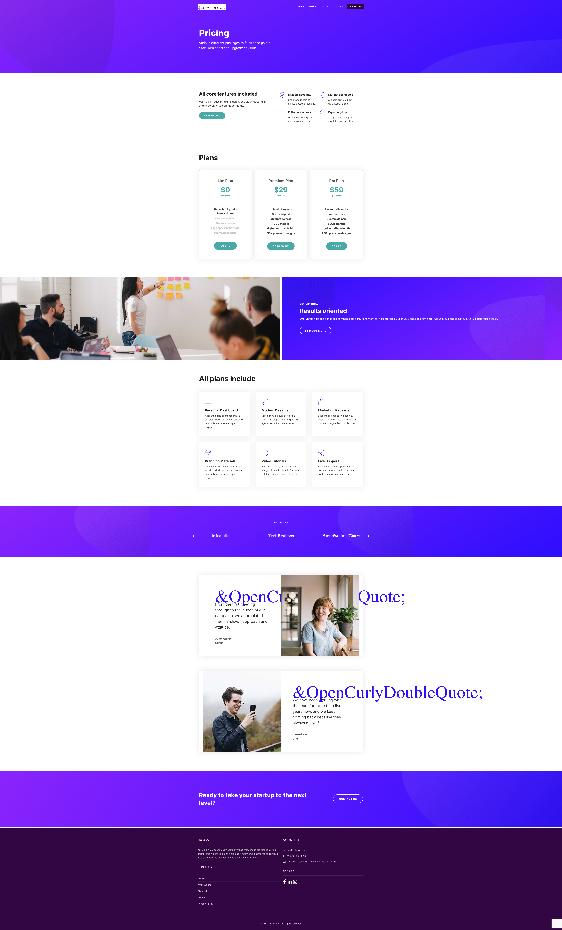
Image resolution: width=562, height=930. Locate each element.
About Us (327, 6)
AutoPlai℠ (274, 923)
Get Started (355, 6)
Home (301, 6)
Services (313, 6)
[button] (193, 535)
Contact (340, 6)
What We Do (204, 884)
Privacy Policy (205, 903)
